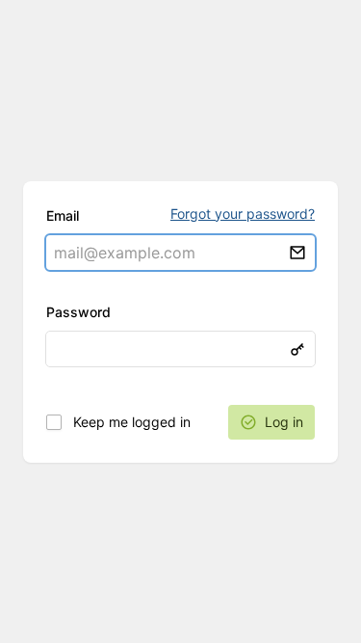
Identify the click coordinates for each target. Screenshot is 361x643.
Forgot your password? (242, 213)
